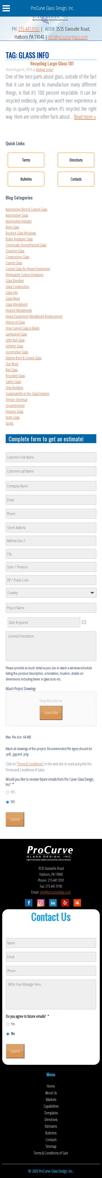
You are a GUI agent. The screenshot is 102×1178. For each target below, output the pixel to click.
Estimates (51, 1126)
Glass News (13, 298)
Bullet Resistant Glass (19, 239)
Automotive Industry (19, 221)
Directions (76, 160)
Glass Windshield (16, 304)
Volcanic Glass (14, 411)
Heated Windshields (19, 310)
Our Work (12, 364)
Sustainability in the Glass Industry (27, 393)
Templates (51, 1113)
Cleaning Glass (15, 251)
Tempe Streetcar (16, 399)
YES (13, 792)
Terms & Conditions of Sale (51, 1153)
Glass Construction (17, 286)
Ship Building (14, 387)
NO (13, 801)
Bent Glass (12, 227)
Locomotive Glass (17, 352)
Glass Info (12, 292)
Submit (15, 819)
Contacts (76, 179)
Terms (26, 160)
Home (51, 1086)
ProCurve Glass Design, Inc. (52, 8)
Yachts (9, 423)
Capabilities (51, 1106)
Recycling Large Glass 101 (52, 63)
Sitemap (50, 1146)
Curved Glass (14, 263)
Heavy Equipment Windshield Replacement (34, 316)
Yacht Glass (13, 417)
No (13, 1033)
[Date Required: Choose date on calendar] (84, 622)
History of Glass (15, 322)
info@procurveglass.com (68, 36)
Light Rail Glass (15, 340)
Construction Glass (17, 257)
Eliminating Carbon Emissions (24, 274)
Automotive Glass (17, 215)
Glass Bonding (15, 280)
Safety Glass (13, 381)
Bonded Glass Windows (21, 233)
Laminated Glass (16, 334)
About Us (51, 1093)
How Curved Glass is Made (23, 328)
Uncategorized (15, 405)
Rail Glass (12, 370)
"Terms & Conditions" (30, 764)
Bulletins (26, 179)
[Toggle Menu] (8, 8)
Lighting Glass (14, 346)
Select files (51, 713)
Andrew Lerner (44, 69)
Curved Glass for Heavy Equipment (28, 268)
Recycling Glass (15, 375)
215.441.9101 (29, 28)
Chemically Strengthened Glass (26, 245)
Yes (13, 1023)
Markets (51, 1099)
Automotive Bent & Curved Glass (26, 209)
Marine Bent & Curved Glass (23, 358)
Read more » (85, 116)
